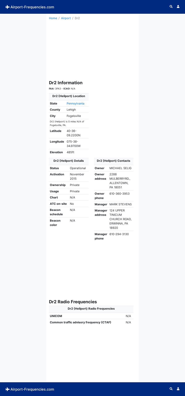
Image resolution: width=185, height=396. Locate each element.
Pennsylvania (75, 103)
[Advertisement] (23, 68)
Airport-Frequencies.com (32, 7)
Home (53, 18)
